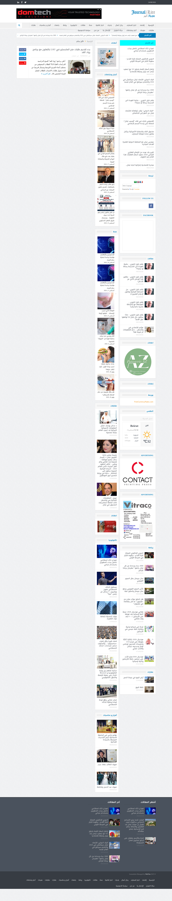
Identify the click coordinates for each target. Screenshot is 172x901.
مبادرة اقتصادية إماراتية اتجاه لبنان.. (140, 165)
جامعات (56, 25)
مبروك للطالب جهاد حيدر (107, 764)
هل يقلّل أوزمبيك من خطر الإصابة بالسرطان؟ (106, 393)
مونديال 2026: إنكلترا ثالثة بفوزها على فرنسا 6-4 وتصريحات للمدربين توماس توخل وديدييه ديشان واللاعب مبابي (133, 644)
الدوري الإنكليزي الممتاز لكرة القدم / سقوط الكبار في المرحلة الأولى (140, 60)
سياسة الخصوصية (84, 30)
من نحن (96, 30)
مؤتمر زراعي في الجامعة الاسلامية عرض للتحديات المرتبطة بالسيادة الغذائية (107, 739)
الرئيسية (151, 25)
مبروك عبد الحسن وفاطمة (107, 787)
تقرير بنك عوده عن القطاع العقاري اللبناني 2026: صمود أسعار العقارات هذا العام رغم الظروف (138, 154)
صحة (90, 25)
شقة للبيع (139, 687)
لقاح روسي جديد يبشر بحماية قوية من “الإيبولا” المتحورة (106, 338)
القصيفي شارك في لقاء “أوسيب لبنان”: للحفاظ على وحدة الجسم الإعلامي (106, 101)
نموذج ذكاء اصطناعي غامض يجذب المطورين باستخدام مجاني (108, 562)
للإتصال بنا (106, 30)
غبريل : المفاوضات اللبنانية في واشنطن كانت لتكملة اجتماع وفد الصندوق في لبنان (108, 501)
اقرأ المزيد (46, 74)
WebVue (148, 874)
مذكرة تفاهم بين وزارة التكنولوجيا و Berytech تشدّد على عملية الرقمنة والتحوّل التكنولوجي (107, 674)
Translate (136, 189)
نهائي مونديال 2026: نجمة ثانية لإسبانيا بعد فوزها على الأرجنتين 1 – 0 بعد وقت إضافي (133, 615)
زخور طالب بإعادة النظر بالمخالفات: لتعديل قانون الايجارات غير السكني (106, 187)
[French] (141, 182)
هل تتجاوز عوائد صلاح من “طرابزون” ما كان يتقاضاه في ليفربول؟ (133, 601)
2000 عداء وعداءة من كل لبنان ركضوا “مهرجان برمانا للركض (85, 35)
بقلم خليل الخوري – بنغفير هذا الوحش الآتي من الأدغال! (133, 279)
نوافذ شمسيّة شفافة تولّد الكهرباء (108, 617)
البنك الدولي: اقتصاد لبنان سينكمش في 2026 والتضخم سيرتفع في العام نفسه (131, 35)
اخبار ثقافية (100, 25)
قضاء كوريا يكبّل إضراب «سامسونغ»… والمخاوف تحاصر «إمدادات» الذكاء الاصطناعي (107, 645)
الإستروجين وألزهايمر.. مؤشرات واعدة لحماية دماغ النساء (107, 257)
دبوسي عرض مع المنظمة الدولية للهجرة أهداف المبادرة (138, 143)
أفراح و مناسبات (45, 25)
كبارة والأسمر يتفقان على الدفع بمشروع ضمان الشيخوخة (134, 840)
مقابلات (151, 30)
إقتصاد (142, 25)
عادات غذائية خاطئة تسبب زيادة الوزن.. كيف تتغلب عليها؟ (106, 367)
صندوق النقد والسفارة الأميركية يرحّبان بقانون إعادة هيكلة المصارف (139, 133)
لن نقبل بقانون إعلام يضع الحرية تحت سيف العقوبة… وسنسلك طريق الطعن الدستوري (106, 216)
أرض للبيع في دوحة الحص (133, 677)
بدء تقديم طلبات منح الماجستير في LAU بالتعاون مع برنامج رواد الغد (61, 51)
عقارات (33, 25)
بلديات (109, 25)
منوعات (142, 30)
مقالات (83, 25)
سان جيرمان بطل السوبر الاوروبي (134, 579)
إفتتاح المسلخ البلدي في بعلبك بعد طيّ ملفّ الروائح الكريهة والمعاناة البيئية (106, 157)
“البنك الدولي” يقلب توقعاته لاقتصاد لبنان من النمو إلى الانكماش (139, 112)
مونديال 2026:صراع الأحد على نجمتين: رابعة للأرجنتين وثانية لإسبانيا (132, 659)
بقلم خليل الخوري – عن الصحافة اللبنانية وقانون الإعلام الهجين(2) (134, 292)
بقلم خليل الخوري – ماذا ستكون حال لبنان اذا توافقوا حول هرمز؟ (132, 317)
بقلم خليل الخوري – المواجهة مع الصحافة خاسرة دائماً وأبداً (135, 304)
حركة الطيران (118, 30)
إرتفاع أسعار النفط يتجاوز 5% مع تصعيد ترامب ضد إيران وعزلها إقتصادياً (138, 70)
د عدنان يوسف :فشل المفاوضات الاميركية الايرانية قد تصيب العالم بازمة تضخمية (107, 429)
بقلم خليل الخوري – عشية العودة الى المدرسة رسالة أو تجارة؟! (44, 35)
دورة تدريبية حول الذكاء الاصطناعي (106, 129)
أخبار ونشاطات (131, 30)
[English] (138, 182)
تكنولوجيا (73, 25)
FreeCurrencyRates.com (143, 402)
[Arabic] (135, 182)
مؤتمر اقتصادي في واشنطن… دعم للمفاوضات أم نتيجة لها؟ (133, 330)
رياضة (65, 25)
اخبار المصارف (131, 25)
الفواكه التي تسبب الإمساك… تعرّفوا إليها (106, 312)
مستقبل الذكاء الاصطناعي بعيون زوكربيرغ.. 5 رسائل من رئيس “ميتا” (108, 591)
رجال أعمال (119, 25)
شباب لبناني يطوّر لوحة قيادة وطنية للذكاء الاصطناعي (108, 702)
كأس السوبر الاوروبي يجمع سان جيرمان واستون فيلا (133, 590)
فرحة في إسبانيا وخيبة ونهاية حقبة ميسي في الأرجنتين (134, 629)
